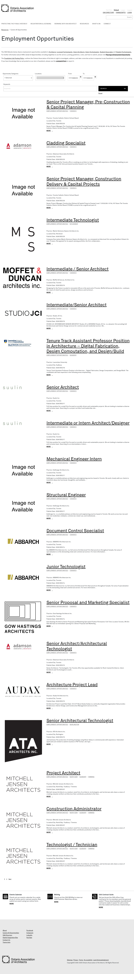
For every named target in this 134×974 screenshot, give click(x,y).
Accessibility (88, 960)
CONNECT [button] (107, 24)
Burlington (74, 724)
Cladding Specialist (66, 143)
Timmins (91, 777)
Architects (52, 52)
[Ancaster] (50, 81)
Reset (100, 93)
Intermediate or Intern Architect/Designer (88, 423)
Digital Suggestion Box (10, 937)
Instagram (29, 933)
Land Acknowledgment (101, 960)
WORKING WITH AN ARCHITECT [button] (65, 24)
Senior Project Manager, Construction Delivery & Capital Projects (83, 181)
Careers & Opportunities (11, 933)
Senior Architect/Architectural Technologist (76, 646)
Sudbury (73, 355)
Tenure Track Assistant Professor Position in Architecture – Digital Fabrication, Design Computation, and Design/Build (88, 346)
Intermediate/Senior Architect (76, 305)
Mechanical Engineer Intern (74, 459)
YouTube (29, 937)
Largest (129, 10)
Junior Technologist (66, 567)
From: (70, 73)
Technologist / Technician (71, 845)
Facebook (29, 930)
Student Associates (106, 52)
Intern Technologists (92, 52)
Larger (123, 10)
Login (129, 12)
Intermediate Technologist (72, 220)
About (5, 930)
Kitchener (74, 224)
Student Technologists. (124, 52)
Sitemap (70, 960)
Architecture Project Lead (72, 685)
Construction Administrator (73, 809)
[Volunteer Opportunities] (18, 81)
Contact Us (6, 940)
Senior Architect (62, 387)
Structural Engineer (66, 495)
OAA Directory (108, 12)
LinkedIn (29, 935)
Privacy (75, 960)
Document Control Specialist (75, 531)
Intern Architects (79, 52)
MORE (48, 130)
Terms (81, 960)
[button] (18, 78)
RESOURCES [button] (84, 24)
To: (84, 73)
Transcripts (121, 12)
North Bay (74, 777)
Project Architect (63, 773)
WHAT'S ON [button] (96, 24)
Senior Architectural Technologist (79, 721)
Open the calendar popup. (80, 76)
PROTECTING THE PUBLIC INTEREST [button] (14, 24)
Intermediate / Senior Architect (77, 269)
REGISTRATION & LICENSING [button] (41, 24)
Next (10, 879)
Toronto (73, 111)
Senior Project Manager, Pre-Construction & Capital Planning (88, 105)
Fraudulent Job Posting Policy (14, 58)
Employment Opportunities (57, 111)
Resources (4, 30)
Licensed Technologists (64, 52)
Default (116, 10)
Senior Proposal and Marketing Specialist (88, 602)
